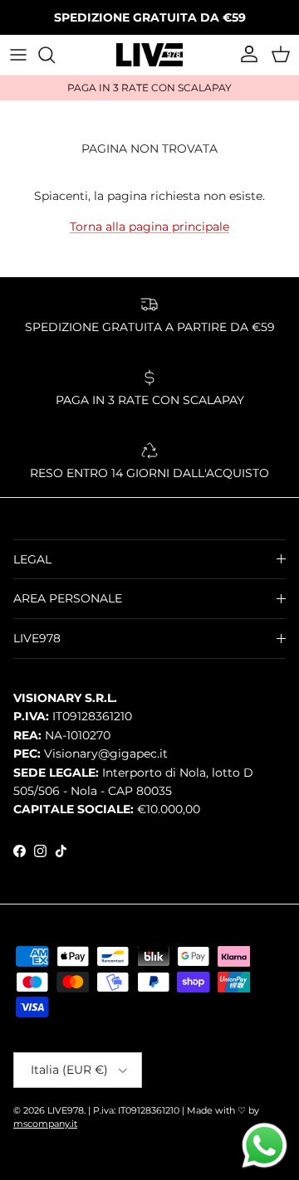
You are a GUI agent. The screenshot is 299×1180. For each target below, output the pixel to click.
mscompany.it (45, 1123)
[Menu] (18, 55)
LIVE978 (65, 1110)
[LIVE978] (149, 54)
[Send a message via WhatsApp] (264, 1145)
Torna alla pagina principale (149, 226)
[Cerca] (55, 55)
